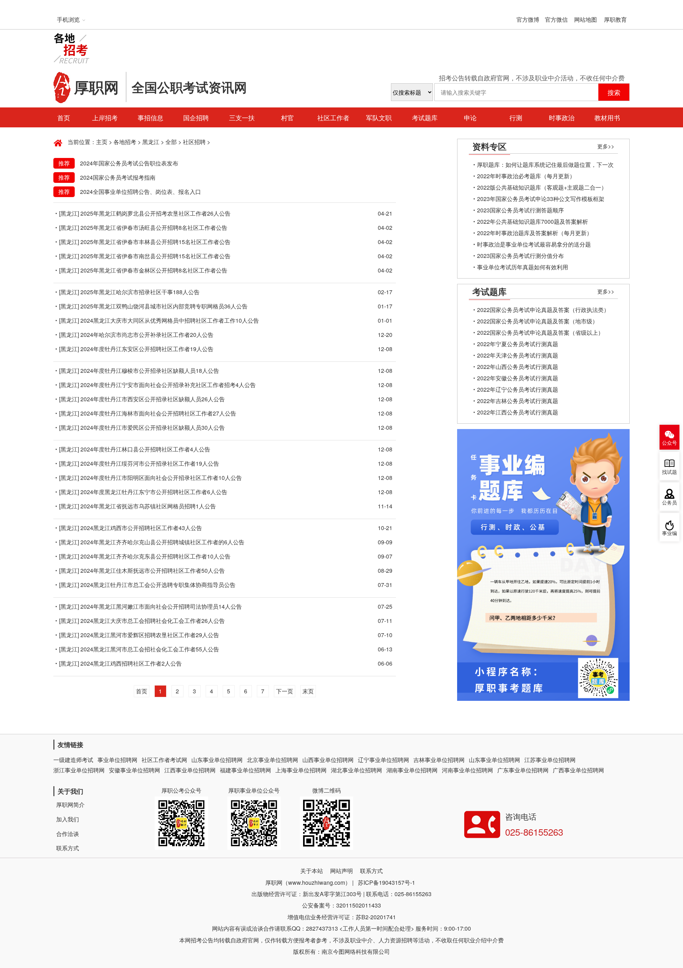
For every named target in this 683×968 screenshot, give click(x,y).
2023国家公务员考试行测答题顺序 (520, 210)
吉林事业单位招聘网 (439, 760)
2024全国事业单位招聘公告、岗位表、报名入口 (140, 191)
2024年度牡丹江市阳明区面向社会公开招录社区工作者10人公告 (161, 478)
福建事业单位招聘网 (245, 770)
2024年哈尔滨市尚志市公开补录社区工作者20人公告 (146, 334)
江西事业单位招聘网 (190, 770)
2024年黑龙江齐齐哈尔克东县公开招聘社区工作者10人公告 (155, 556)
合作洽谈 (67, 834)
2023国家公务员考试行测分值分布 (520, 256)
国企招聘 (196, 117)
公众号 (669, 443)
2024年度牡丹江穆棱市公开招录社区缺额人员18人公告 (149, 370)
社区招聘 (194, 142)
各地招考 (124, 142)
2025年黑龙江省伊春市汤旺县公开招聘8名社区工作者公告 (153, 227)
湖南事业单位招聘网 (412, 770)
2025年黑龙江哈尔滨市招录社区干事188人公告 (140, 292)
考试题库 (425, 117)
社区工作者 (333, 117)
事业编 (669, 533)
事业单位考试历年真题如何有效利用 (522, 267)
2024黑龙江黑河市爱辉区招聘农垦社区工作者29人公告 (149, 635)
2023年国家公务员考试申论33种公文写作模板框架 (540, 199)
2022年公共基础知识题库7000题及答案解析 (532, 221)
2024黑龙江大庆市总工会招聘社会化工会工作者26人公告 (152, 621)
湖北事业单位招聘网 (356, 770)
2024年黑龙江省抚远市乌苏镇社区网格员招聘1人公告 (148, 506)
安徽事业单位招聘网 (134, 770)
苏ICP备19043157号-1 (386, 882)
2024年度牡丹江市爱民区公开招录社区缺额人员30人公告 (152, 427)
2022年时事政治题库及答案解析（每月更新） (534, 233)
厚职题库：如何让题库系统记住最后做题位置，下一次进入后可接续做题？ (545, 165)
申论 (470, 117)
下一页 (284, 691)
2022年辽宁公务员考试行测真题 (517, 389)
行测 (515, 117)
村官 (287, 117)
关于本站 (311, 871)
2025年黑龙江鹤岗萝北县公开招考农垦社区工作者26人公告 (155, 213)
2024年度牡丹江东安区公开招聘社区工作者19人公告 (146, 349)
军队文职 (379, 117)
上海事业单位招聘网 (301, 770)
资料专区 (489, 146)
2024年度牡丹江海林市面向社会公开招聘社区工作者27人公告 (158, 413)
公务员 (669, 503)
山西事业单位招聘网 (328, 760)
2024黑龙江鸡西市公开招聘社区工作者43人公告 (141, 528)
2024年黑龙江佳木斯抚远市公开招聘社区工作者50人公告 (152, 570)
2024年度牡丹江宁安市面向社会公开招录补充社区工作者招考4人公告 (168, 385)
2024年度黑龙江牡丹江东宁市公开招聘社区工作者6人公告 (153, 492)
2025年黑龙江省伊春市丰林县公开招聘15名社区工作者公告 (155, 242)
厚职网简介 (70, 804)
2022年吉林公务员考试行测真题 (517, 401)
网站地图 (585, 19)
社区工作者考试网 (164, 760)
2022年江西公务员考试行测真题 (517, 412)
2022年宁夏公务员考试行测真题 (517, 344)
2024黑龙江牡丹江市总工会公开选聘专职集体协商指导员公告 (157, 585)
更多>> (605, 146)
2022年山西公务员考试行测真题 (517, 367)
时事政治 (562, 117)
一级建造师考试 (73, 760)
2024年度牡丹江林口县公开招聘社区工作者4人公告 (145, 449)
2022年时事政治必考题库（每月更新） (526, 176)
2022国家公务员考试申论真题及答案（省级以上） (540, 332)
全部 (171, 142)
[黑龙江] (69, 213)
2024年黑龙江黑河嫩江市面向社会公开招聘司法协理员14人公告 (161, 606)
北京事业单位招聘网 (272, 760)
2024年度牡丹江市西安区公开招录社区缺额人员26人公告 (152, 399)
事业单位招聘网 (117, 760)
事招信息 (150, 117)
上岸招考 (105, 117)
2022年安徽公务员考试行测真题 (517, 378)
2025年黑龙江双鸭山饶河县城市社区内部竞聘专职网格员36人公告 (164, 306)
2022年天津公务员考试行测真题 (517, 355)
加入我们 (67, 819)
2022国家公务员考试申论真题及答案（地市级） (537, 321)
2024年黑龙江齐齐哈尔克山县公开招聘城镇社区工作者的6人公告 (162, 542)
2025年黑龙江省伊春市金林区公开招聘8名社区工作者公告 (153, 270)
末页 (308, 691)
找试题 (669, 472)
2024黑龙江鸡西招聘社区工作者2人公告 (131, 663)
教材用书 (607, 117)
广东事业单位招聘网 (523, 770)
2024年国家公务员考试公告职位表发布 (129, 163)
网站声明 (341, 871)
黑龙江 (150, 142)
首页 (63, 117)
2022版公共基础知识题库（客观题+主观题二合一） (542, 187)
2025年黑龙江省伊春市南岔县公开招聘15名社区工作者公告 (155, 256)
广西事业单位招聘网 (578, 770)
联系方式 (67, 848)
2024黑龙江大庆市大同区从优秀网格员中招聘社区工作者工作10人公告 (169, 320)
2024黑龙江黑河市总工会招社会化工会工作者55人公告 (149, 649)
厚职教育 (615, 19)
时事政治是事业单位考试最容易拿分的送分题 (534, 244)
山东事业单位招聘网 (217, 760)
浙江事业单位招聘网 (79, 770)
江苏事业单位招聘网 (550, 760)
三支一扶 (242, 117)
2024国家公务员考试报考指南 (117, 177)
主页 (101, 142)
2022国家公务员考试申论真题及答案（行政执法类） (543, 310)
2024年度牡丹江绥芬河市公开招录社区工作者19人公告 (149, 463)
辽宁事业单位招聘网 (383, 760)
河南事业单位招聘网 (467, 770)
